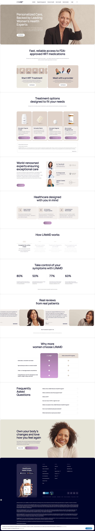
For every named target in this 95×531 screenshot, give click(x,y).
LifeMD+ (34, 2)
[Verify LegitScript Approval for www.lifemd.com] (51, 493)
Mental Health (66, 2)
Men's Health (58, 2)
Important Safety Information (23, 146)
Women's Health (51, 2)
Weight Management (41, 2)
